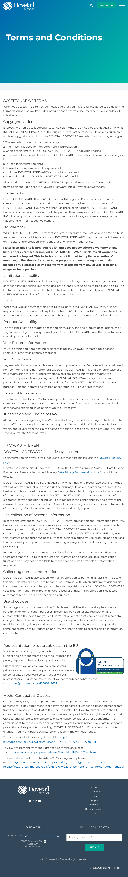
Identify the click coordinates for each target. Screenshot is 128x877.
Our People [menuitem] (94, 791)
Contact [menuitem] (94, 813)
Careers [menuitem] (94, 804)
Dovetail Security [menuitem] (94, 809)
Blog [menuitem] (94, 796)
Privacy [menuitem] (116, 867)
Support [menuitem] (94, 800)
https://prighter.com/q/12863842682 (33, 683)
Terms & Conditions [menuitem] (99, 867)
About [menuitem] (94, 787)
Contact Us (107, 5)
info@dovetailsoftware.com (42, 835)
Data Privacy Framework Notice (78, 472)
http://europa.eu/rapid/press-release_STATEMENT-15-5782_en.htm (53, 752)
